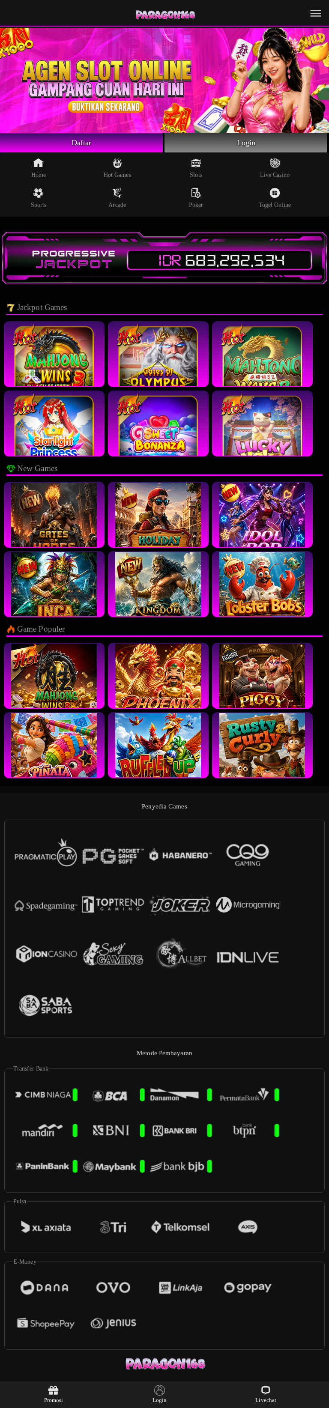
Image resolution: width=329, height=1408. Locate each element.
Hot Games (117, 175)
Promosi (53, 1400)
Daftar (82, 142)
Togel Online (275, 205)
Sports (39, 205)
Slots (196, 175)
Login (246, 142)
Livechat (265, 1400)
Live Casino (275, 175)
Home (38, 175)
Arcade (117, 205)
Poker (196, 205)
